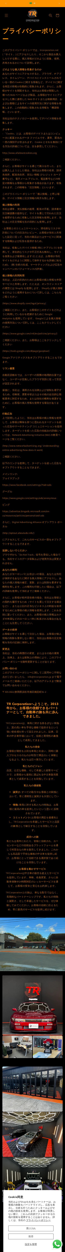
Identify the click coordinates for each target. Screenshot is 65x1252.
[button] (6, 15)
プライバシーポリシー (38, 1220)
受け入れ (31, 1228)
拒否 (31, 1236)
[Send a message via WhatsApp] (57, 1244)
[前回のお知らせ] (5, 3)
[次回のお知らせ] (59, 3)
